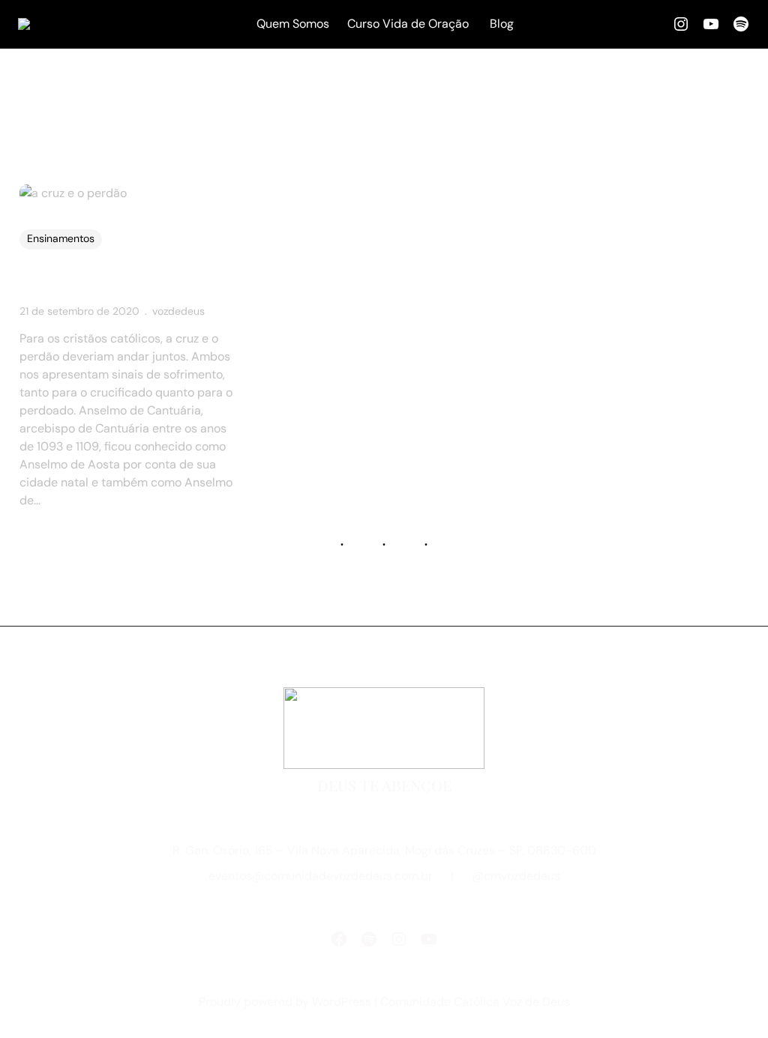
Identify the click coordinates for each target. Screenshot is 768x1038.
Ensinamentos (60, 238)
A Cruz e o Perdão (93, 281)
